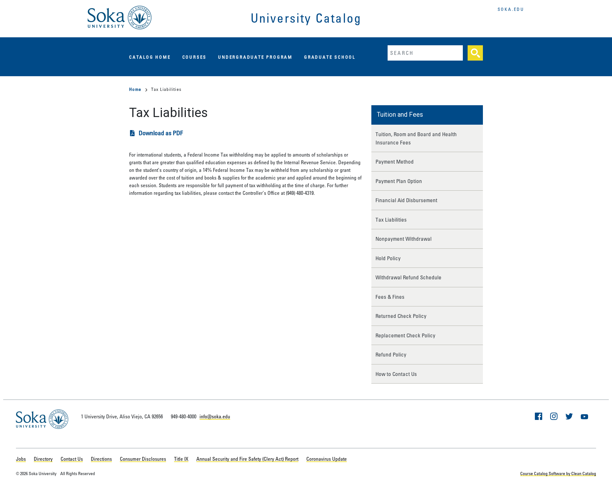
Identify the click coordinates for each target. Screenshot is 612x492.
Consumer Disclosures (143, 459)
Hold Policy (388, 258)
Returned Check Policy (400, 315)
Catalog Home (150, 57)
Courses (194, 57)
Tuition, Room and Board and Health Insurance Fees (416, 138)
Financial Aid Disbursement (406, 200)
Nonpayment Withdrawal (403, 238)
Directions (101, 459)
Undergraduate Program (255, 57)
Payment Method (394, 161)
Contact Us (72, 459)
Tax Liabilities (391, 219)
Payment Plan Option (398, 181)
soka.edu (511, 9)
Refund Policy (390, 354)
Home (135, 89)
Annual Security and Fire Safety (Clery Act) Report (247, 459)
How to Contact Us (396, 374)
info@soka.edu (215, 416)
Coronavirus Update (326, 459)
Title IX (181, 459)
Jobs (21, 459)
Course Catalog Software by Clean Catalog (558, 473)
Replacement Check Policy (405, 335)
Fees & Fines (389, 296)
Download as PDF (161, 133)
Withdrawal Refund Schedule (408, 277)
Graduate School (329, 57)
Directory (43, 459)
